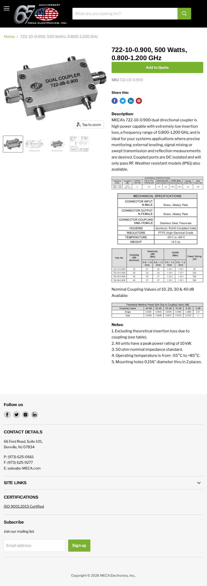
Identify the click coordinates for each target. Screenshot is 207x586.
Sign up (79, 545)
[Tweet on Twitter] (123, 101)
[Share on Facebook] (115, 101)
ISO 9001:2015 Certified (24, 506)
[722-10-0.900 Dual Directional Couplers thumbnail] (13, 144)
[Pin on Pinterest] (139, 101)
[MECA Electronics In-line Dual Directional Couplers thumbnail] (56, 144)
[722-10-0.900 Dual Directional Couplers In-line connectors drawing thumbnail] (34, 144)
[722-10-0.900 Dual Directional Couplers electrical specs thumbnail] (79, 144)
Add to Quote (157, 67)
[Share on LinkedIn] (131, 101)
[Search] (184, 13)
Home (9, 37)
